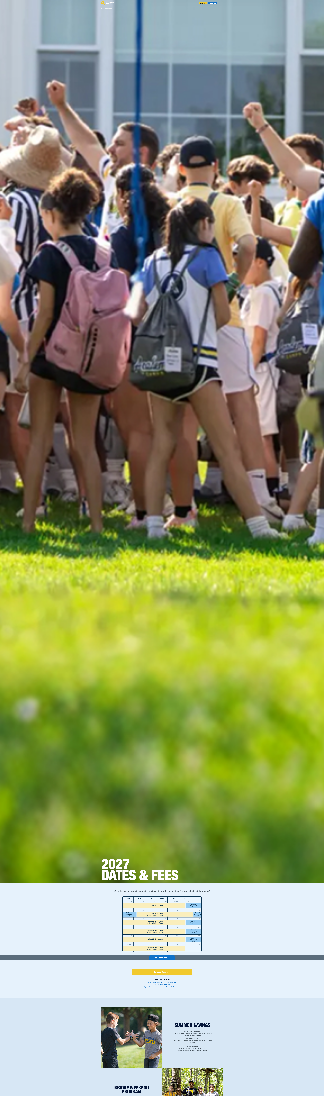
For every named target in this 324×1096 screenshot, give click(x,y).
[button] (221, 3)
